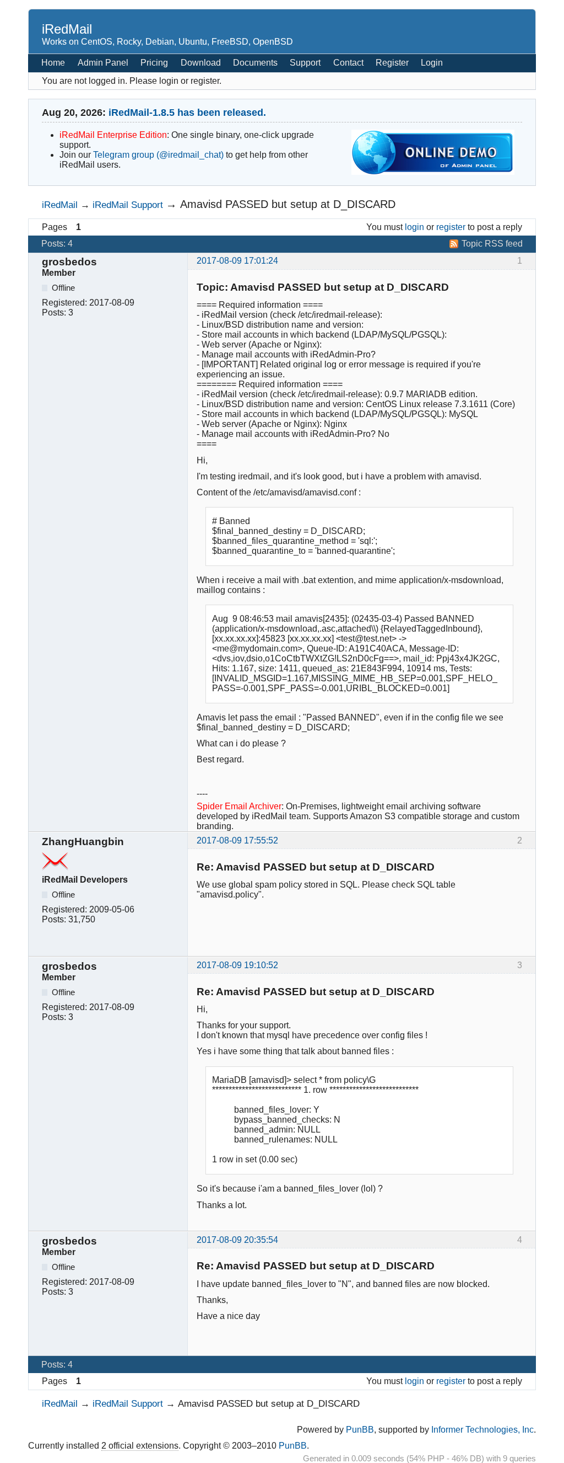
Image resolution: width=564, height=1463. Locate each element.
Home (53, 62)
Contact (348, 62)
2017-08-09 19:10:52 (237, 965)
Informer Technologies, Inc (482, 1429)
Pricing (154, 62)
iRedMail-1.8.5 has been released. (187, 112)
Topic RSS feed (492, 243)
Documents (255, 62)
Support (305, 62)
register (450, 227)
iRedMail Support (128, 204)
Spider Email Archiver (239, 806)
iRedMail (67, 29)
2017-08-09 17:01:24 (237, 260)
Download (201, 62)
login (414, 227)
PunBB (360, 1429)
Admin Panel (103, 62)
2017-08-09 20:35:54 (237, 1240)
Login (432, 62)
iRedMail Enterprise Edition (113, 135)
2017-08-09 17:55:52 (237, 840)
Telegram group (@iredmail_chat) (158, 154)
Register (392, 62)
